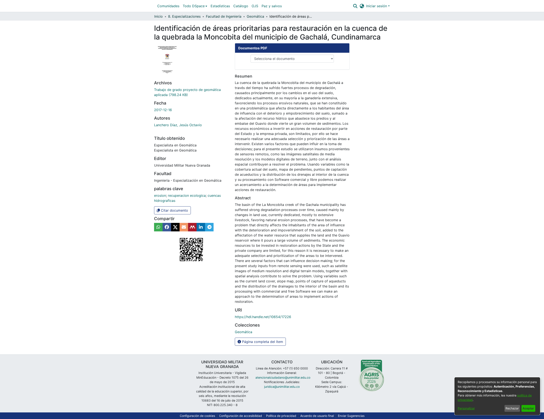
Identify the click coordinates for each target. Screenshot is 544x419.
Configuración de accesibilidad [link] (240, 416)
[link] (243, 332)
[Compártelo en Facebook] (167, 227)
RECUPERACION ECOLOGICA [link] (187, 195)
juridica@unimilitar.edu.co (282, 386)
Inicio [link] (158, 16)
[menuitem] (195, 6)
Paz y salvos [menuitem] (272, 6)
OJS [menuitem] (255, 6)
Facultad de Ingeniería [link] (223, 16)
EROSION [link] (160, 195)
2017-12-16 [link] (163, 110)
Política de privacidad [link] (281, 416)
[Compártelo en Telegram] (209, 227)
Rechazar (512, 408)
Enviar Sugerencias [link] (351, 416)
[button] (355, 5)
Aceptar (528, 408)
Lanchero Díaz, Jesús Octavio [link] (178, 125)
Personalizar (466, 408)
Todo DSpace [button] (194, 6)
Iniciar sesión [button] (377, 6)
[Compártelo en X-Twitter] (175, 227)
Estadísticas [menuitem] (220, 6)
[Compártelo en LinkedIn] (201, 227)
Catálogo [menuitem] (240, 6)
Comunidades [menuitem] (168, 6)
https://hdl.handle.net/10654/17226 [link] (263, 317)
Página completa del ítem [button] (262, 342)
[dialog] (497, 396)
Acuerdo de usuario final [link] (317, 416)
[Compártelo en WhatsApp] (158, 227)
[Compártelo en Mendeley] (192, 227)
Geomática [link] (255, 16)
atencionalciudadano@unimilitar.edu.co (282, 377)
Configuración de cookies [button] (197, 416)
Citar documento (174, 210)
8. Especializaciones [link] (184, 16)
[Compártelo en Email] (184, 227)
